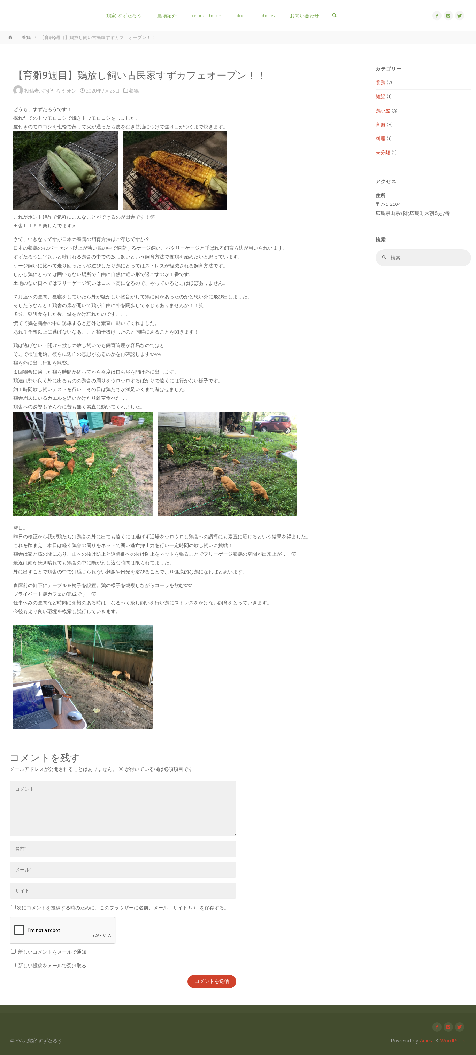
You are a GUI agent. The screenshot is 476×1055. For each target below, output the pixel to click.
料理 (380, 138)
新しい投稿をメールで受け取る (52, 965)
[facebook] (437, 16)
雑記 (380, 96)
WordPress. (453, 1041)
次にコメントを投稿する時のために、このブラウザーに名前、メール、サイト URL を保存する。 (123, 908)
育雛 (380, 124)
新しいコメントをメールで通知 (52, 952)
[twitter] (460, 16)
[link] (334, 16)
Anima (426, 1041)
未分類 (383, 152)
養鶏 (26, 37)
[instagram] (448, 16)
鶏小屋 (383, 111)
